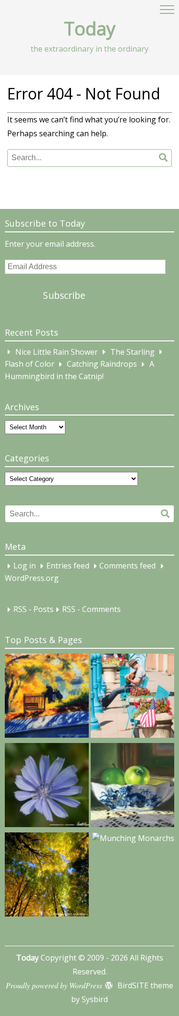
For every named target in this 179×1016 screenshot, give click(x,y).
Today (90, 28)
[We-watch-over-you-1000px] (47, 876)
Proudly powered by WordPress (54, 985)
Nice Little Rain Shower (56, 352)
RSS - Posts (33, 609)
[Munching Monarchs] (133, 838)
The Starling (132, 352)
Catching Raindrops (102, 364)
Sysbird (95, 999)
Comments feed (127, 566)
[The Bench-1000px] (47, 697)
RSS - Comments (91, 609)
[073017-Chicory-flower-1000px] (47, 786)
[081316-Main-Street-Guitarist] (133, 697)
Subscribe (64, 295)
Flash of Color (29, 364)
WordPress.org (32, 578)
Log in (24, 566)
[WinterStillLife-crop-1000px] (133, 786)
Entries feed (67, 566)
